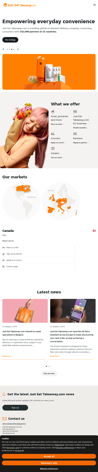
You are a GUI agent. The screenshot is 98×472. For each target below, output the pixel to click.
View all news (49, 373)
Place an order (12, 247)
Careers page (12, 266)
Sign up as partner (14, 254)
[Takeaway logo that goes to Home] (19, 5)
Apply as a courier (14, 260)
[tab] (7, 49)
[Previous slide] (3, 49)
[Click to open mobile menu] (94, 5)
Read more (7, 356)
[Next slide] (18, 49)
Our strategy (10, 40)
